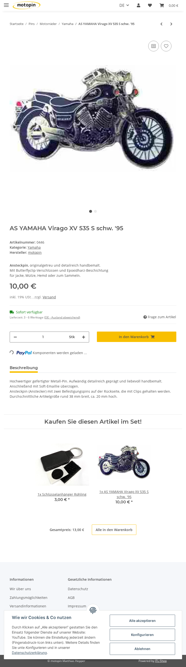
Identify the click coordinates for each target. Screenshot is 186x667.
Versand (49, 297)
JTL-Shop (161, 661)
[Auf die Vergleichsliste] (153, 46)
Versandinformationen (28, 606)
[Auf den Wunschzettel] (166, 46)
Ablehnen (142, 649)
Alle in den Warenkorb (114, 529)
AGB (71, 597)
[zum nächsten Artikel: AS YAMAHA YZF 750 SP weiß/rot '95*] (171, 24)
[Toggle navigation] (6, 3)
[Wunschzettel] (150, 5)
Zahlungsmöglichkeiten (28, 597)
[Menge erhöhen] (83, 337)
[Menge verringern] (15, 337)
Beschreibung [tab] (24, 367)
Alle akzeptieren (142, 621)
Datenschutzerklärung (29, 653)
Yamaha (34, 247)
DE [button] (121, 5)
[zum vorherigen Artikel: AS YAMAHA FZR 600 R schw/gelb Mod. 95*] (161, 24)
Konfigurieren (142, 635)
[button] (138, 5)
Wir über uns (20, 589)
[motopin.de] (26, 5)
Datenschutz (78, 589)
